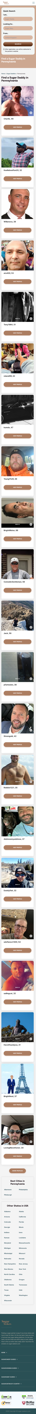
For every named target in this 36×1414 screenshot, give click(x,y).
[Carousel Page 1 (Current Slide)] (16, 112)
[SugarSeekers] (6, 3)
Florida (21, 1222)
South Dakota (9, 1285)
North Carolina (9, 1274)
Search (18, 44)
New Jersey (23, 1264)
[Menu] (33, 3)
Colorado (7, 1222)
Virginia (7, 1295)
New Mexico (8, 1269)
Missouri (22, 1253)
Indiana (6, 1232)
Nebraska (7, 1259)
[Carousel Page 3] (18, 215)
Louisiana (22, 1238)
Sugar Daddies (11, 73)
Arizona (7, 1217)
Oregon (21, 1280)
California (22, 1217)
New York (22, 1269)
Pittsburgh (8, 1195)
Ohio (20, 1274)
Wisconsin (8, 1300)
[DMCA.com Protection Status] (6, 1397)
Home (3, 73)
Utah (20, 1290)
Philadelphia (23, 1190)
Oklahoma (7, 1280)
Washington (23, 1295)
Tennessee (23, 1285)
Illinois (21, 1227)
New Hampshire (10, 1264)
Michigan (7, 1248)
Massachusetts (24, 1243)
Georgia (7, 1227)
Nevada (21, 1259)
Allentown (8, 1190)
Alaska (21, 1211)
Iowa (20, 1232)
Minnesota (23, 1248)
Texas (6, 1290)
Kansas (6, 1238)
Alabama (7, 1211)
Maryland (7, 1243)
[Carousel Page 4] (19, 215)
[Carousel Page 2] (17, 112)
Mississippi (8, 1253)
